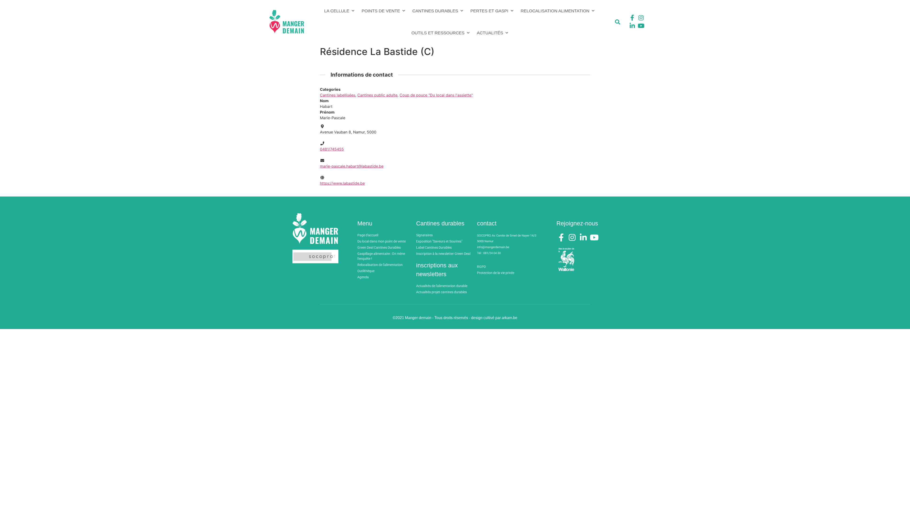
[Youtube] (641, 25)
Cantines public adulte (377, 95)
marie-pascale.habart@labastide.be (351, 166)
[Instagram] (641, 17)
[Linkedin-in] (632, 25)
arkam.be (509, 318)
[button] (617, 22)
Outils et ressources (437, 33)
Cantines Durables (435, 11)
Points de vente (381, 11)
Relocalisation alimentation (555, 11)
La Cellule (336, 11)
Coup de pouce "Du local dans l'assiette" (436, 95)
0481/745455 (332, 149)
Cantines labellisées (337, 95)
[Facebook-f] (632, 17)
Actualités (490, 33)
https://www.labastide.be (342, 183)
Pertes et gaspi (489, 11)
